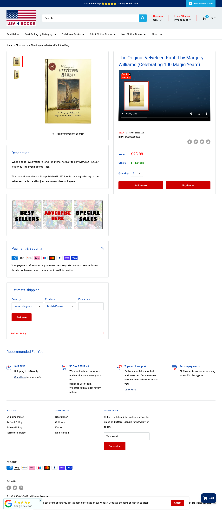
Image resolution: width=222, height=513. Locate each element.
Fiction (59, 427)
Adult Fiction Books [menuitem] (101, 34)
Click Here (20, 377)
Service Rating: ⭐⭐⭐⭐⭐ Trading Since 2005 (111, 3)
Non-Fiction (62, 432)
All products (22, 45)
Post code (84, 299)
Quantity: (123, 173)
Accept (177, 502)
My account (181, 19)
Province (50, 299)
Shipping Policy (15, 416)
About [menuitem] (154, 34)
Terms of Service (16, 432)
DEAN (121, 132)
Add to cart (140, 185)
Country (16, 299)
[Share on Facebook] (189, 141)
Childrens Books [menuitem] (71, 34)
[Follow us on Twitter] (15, 488)
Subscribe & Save (203, 3)
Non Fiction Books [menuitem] (131, 34)
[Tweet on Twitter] (202, 141)
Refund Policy (18, 333)
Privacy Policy (14, 427)
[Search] (143, 18)
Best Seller (61, 416)
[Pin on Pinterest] (196, 141)
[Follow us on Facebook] (9, 488)
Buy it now (188, 185)
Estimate (21, 317)
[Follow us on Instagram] (21, 488)
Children (60, 422)
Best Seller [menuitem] (13, 34)
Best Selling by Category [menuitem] (39, 34)
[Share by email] (208, 141)
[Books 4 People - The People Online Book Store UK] (8, 507)
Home (10, 45)
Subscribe (115, 445)
